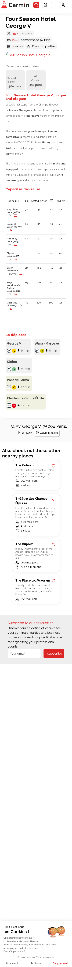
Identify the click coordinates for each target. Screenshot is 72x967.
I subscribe (54, 653)
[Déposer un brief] (45, 5)
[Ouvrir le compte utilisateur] (63, 5)
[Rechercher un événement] (36, 5)
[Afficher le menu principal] (54, 5)
